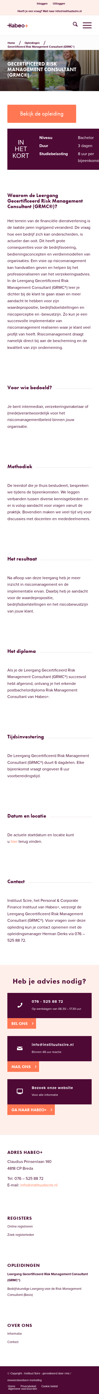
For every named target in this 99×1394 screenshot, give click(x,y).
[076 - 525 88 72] (19, 1005)
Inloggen (42, 3)
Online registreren (20, 1226)
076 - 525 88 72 (47, 1001)
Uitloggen (59, 3)
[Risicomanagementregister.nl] (41, 25)
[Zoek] (73, 25)
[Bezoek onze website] (19, 1091)
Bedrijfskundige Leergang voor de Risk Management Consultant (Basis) (44, 1292)
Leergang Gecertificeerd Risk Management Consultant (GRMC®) (47, 1277)
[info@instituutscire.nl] (19, 1048)
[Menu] (85, 25)
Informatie (14, 1334)
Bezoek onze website (52, 1087)
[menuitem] (42, 4)
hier (14, 841)
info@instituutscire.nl (68, 11)
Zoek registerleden (20, 1235)
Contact (13, 1342)
